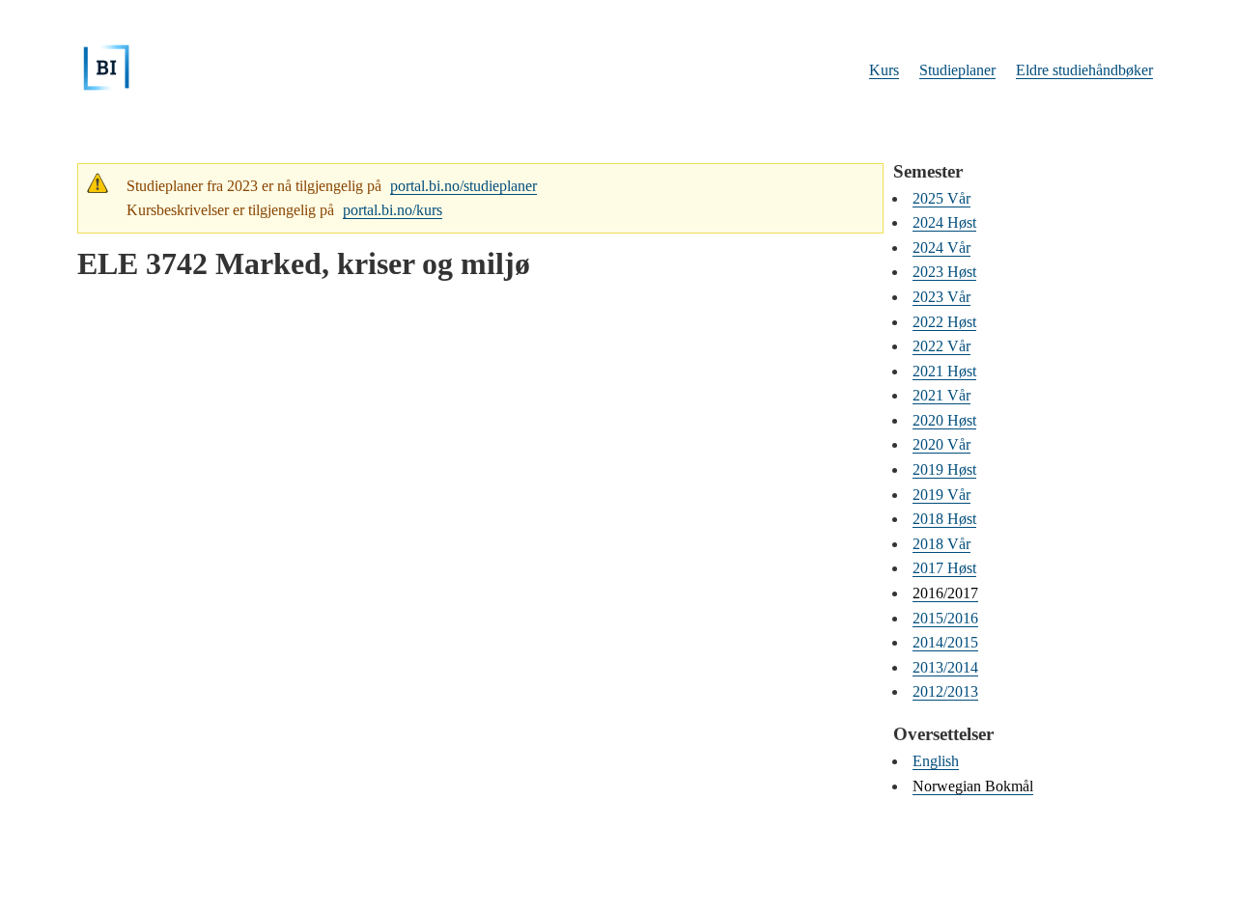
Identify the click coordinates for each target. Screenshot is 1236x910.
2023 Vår (941, 297)
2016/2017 (945, 593)
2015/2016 (945, 618)
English (936, 761)
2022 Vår (941, 346)
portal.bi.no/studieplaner (463, 186)
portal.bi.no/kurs (392, 210)
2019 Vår (941, 494)
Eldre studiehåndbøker (1084, 70)
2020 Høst (944, 420)
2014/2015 (945, 642)
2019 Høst (944, 469)
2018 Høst (944, 518)
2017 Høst (944, 568)
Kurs (884, 70)
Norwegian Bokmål (973, 786)
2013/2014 (945, 667)
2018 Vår (941, 544)
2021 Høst (944, 371)
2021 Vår (941, 395)
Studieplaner (957, 70)
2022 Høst (944, 322)
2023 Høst (944, 271)
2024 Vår (941, 247)
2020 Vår (941, 444)
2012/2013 (945, 691)
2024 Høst (944, 222)
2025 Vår (941, 198)
